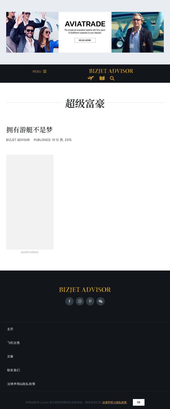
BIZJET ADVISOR (18, 140)
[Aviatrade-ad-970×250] (85, 13)
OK (138, 402)
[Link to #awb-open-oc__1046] (112, 78)
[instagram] (80, 301)
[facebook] (69, 301)
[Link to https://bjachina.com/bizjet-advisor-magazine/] (102, 78)
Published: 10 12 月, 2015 (52, 140)
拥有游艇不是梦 (29, 129)
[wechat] (100, 301)
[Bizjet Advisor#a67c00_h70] (85, 288)
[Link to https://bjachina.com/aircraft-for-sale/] (91, 78)
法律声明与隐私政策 (114, 402)
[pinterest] (90, 301)
